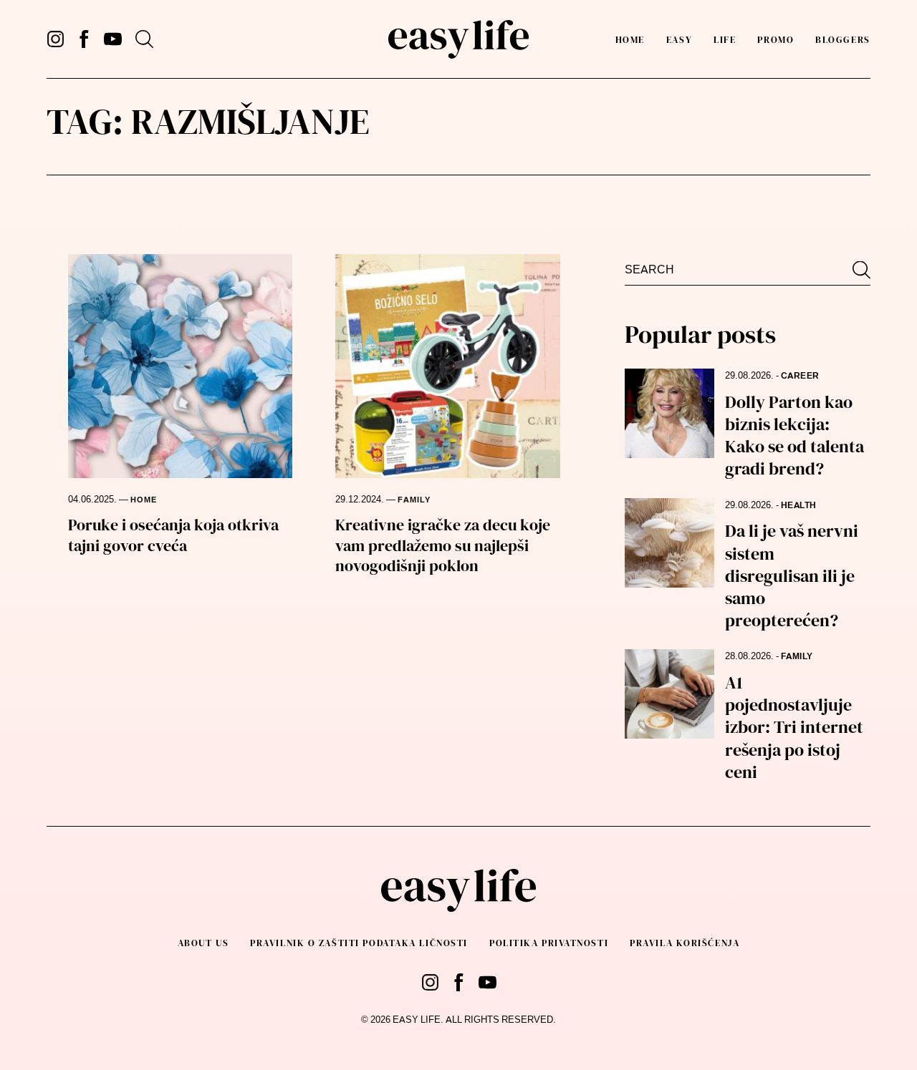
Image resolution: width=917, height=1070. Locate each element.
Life (725, 40)
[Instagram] (55, 39)
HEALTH (799, 505)
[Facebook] (84, 39)
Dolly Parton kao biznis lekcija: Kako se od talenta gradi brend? (794, 435)
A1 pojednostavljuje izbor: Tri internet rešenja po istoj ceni (794, 727)
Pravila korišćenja (684, 943)
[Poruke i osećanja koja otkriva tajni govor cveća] (180, 366)
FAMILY (414, 500)
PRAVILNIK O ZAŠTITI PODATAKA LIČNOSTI (359, 943)
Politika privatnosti (548, 943)
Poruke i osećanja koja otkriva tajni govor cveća (173, 535)
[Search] (144, 39)
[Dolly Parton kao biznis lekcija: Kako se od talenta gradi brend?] (669, 413)
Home (630, 40)
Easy (679, 40)
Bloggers (842, 40)
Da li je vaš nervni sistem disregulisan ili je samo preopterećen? (791, 575)
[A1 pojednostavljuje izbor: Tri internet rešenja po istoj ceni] (669, 694)
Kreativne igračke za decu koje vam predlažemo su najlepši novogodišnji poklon (442, 545)
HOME (143, 500)
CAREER (800, 376)
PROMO (775, 40)
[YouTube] (113, 39)
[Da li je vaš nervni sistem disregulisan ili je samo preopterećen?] (669, 543)
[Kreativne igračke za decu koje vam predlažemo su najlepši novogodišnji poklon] (447, 366)
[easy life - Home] (458, 39)
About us (203, 943)
